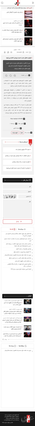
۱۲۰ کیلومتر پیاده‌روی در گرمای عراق (22, 252)
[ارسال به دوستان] (11, 52)
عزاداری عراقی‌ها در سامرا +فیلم (23, 249)
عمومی (15, 49)
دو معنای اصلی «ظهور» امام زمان (23, 261)
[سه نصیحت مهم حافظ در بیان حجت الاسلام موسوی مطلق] (27, 327)
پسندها (12, 123)
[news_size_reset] (10, 75)
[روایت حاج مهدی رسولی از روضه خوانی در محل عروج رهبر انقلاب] (28, 32)
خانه (19, 49)
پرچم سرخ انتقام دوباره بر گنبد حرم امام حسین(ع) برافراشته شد (16, 8)
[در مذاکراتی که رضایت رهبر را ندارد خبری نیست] (28, 23)
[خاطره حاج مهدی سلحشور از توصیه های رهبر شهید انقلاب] (28, 41)
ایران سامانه (4, 422)
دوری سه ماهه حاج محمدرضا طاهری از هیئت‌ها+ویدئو (18, 255)
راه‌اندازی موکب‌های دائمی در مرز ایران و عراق (20, 258)
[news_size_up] (15, 75)
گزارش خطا (21, 123)
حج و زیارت (15, 133)
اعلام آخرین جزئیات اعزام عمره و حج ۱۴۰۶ (21, 269)
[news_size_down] (6, 75)
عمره (22, 133)
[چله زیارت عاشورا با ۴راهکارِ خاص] (28, 14)
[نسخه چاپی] (5, 52)
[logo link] (17, 3)
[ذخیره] (8, 52)
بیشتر (5, 339)
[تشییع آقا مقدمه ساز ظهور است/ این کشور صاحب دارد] (27, 302)
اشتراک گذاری (16, 128)
